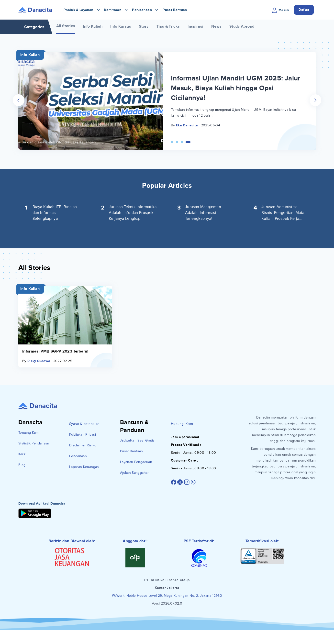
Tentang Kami (28, 433)
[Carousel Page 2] (177, 142)
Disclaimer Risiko (82, 445)
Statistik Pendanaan (33, 443)
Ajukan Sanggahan (135, 473)
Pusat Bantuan (175, 10)
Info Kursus (120, 26)
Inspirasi (195, 26)
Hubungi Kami (182, 424)
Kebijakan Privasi (82, 434)
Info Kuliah (92, 26)
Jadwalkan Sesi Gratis (137, 440)
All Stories (65, 25)
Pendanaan (78, 456)
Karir (22, 454)
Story (144, 26)
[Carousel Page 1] (172, 142)
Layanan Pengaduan (136, 462)
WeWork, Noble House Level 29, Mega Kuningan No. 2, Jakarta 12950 (167, 596)
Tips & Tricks (168, 26)
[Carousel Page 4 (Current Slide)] (188, 142)
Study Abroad (241, 26)
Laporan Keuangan (84, 467)
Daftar (304, 10)
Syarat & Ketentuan (84, 424)
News (216, 26)
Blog (21, 465)
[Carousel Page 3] (182, 142)
